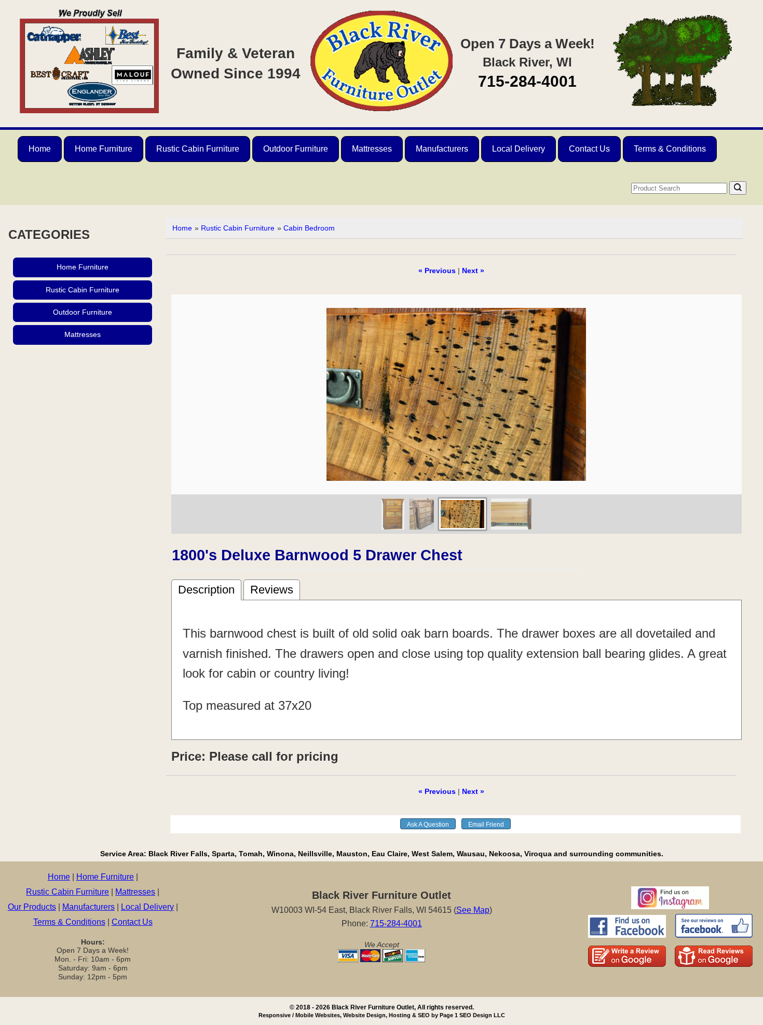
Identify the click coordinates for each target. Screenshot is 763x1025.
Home (40, 148)
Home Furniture (103, 148)
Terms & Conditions (670, 148)
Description (206, 589)
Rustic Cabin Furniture (197, 148)
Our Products (32, 906)
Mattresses (372, 148)
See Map (472, 910)
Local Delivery (518, 148)
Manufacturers (442, 148)
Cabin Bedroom (309, 228)
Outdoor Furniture (295, 148)
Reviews (271, 589)
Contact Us (589, 148)
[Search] (737, 188)
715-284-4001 (527, 81)
